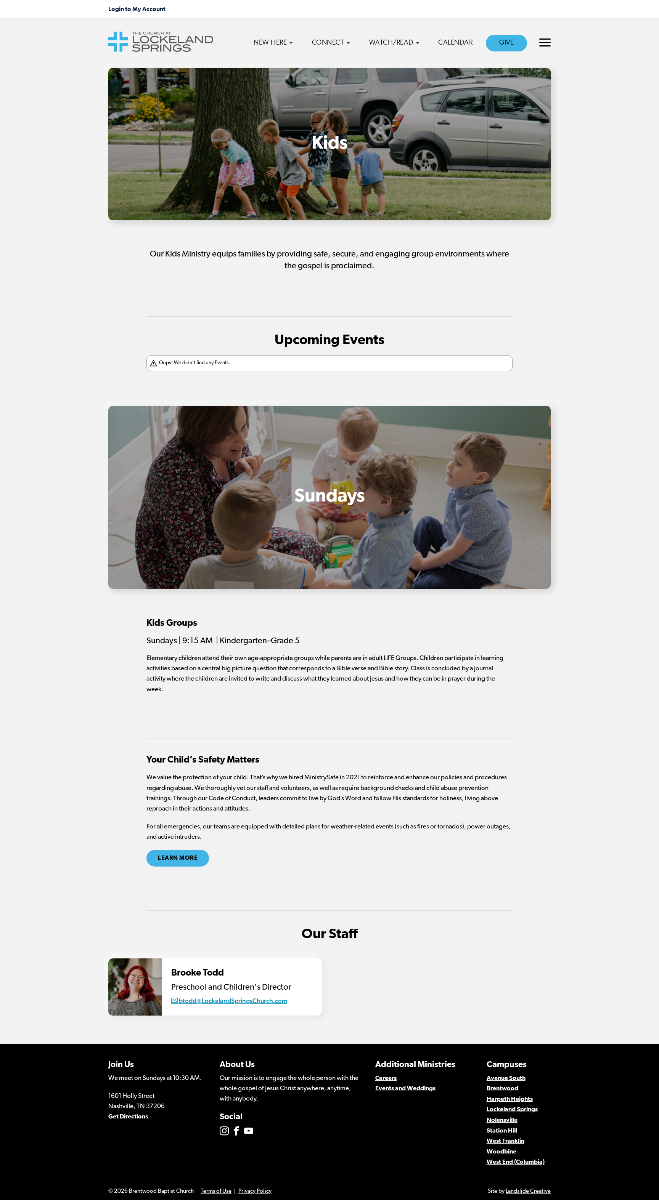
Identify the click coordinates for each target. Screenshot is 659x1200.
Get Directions (128, 1117)
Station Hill (502, 1131)
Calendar (455, 43)
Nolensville (502, 1120)
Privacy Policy (255, 1191)
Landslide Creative (528, 1191)
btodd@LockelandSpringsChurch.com (233, 1001)
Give (506, 43)
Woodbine (501, 1152)
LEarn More (178, 858)
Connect (328, 43)
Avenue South (506, 1078)
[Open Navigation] (545, 42)
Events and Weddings (405, 1089)
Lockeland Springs (512, 1110)
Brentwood (502, 1089)
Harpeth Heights (510, 1099)
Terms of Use (216, 1191)
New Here (270, 43)
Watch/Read (391, 43)
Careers (386, 1078)
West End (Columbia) (516, 1162)
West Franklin (505, 1141)
